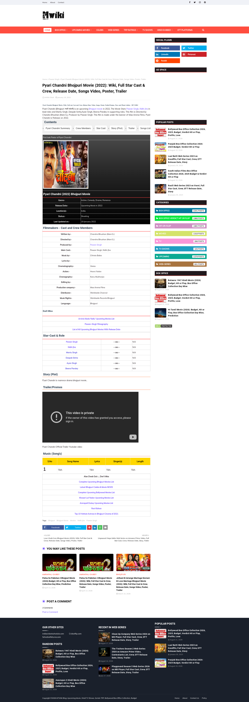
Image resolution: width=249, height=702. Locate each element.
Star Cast (100, 128)
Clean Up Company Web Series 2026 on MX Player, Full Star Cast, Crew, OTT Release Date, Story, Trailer (131, 637)
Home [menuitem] (47, 30)
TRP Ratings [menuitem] (130, 30)
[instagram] (200, 2)
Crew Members (83, 128)
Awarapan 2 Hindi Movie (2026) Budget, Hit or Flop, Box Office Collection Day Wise (71, 683)
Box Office (178, 210)
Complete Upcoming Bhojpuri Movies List (96, 482)
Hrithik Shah (49, 97)
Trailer (131, 128)
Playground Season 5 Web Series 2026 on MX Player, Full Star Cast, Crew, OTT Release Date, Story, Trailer (131, 669)
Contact (61, 2)
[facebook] (190, 2)
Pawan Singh (54, 79)
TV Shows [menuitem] (148, 30)
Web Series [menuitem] (113, 30)
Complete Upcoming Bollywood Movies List (96, 492)
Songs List (145, 128)
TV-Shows (178, 249)
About (52, 2)
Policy (204, 698)
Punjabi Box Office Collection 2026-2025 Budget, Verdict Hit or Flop (185, 145)
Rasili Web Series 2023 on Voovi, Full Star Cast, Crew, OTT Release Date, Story (186, 188)
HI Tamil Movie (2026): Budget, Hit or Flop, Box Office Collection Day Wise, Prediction (186, 312)
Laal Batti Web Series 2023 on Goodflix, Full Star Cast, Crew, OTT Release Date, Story (185, 159)
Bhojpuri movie (95, 109)
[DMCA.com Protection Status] (163, 327)
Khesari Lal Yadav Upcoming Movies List (96, 498)
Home (44, 2)
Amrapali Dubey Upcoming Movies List (96, 503)
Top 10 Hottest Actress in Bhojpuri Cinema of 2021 (96, 514)
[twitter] (195, 2)
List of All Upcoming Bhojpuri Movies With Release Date (96, 329)
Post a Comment (50, 612)
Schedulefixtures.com (51, 637)
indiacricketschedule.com (53, 634)
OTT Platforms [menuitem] (185, 30)
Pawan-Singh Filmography (96, 324)
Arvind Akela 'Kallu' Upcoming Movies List (96, 319)
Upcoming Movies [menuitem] (81, 30)
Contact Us (194, 698)
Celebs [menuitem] (99, 30)
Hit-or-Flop (178, 226)
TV (178, 241)
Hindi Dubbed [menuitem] (164, 30)
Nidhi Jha (144, 109)
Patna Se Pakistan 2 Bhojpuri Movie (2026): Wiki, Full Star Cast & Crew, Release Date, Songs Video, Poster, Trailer (95, 582)
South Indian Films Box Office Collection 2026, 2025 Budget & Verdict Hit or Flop (187, 174)
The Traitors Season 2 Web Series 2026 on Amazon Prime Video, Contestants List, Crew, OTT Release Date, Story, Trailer (130, 653)
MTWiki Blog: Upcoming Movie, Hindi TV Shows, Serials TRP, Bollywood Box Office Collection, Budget (96, 698)
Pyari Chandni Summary (58, 128)
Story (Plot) (117, 128)
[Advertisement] (96, 58)
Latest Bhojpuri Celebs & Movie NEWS (96, 487)
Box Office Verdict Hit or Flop (178, 218)
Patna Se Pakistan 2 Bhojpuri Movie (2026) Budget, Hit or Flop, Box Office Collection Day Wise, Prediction (59, 581)
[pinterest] (205, 2)
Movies (73, 520)
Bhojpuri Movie (62, 520)
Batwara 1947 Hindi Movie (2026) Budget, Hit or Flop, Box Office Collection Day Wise (184, 283)
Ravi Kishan (96, 508)
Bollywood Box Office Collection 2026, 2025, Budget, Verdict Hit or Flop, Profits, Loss (186, 132)
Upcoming (178, 256)
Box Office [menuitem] (60, 30)
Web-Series (178, 264)
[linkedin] (167, 54)
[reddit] (167, 60)
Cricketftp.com (75, 634)
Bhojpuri (51, 520)
